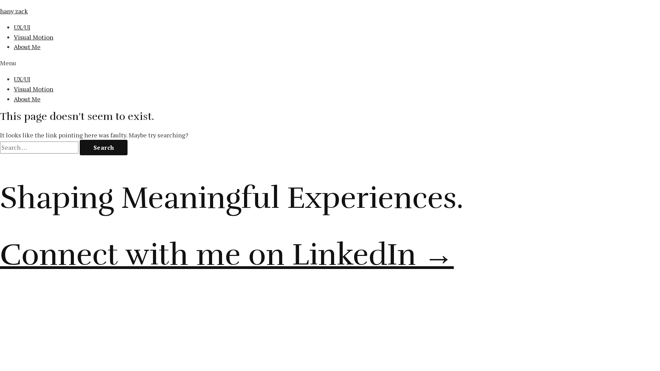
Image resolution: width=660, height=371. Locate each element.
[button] (330, 63)
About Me (27, 47)
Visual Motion (33, 37)
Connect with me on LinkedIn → (227, 254)
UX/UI (22, 27)
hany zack (14, 11)
